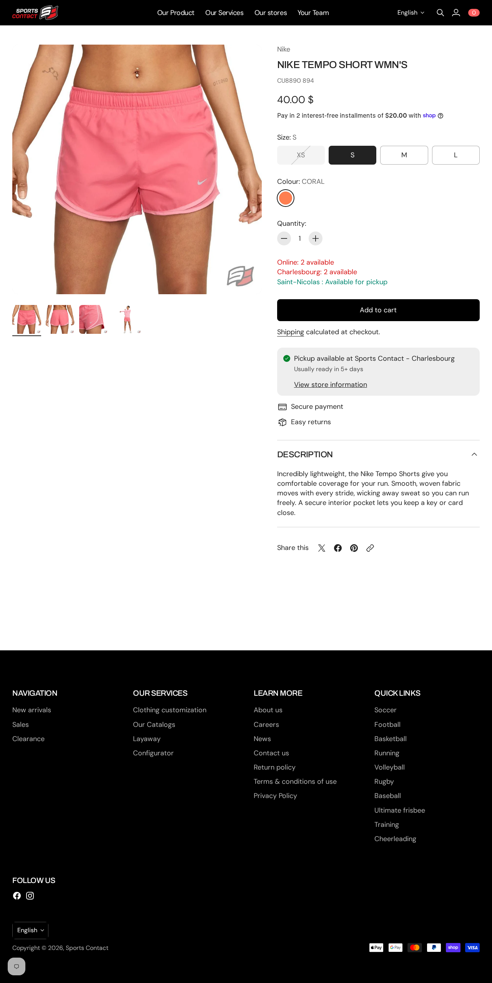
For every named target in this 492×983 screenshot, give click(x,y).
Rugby (384, 781)
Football (387, 724)
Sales (20, 724)
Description (305, 454)
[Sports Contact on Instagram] (30, 895)
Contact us (271, 753)
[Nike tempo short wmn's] (137, 169)
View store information (330, 384)
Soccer (385, 710)
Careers (266, 724)
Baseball (387, 795)
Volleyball (389, 767)
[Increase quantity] (315, 238)
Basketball (390, 738)
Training (386, 824)
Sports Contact (87, 948)
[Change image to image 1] (26, 319)
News (262, 738)
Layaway (147, 738)
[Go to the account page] (456, 12)
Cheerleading (395, 838)
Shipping (290, 332)
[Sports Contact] (35, 12)
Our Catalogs (154, 724)
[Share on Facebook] (338, 548)
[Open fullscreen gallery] (247, 279)
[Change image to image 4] (127, 319)
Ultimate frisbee (399, 810)
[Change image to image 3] (93, 319)
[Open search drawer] (440, 12)
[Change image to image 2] (60, 319)
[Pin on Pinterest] (354, 548)
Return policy (275, 767)
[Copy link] (370, 548)
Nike (283, 49)
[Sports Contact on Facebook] (17, 895)
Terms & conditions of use (295, 781)
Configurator (153, 753)
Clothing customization (169, 710)
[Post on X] (322, 548)
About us (268, 710)
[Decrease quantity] (284, 238)
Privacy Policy (275, 795)
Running (386, 753)
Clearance (28, 738)
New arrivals (31, 710)
